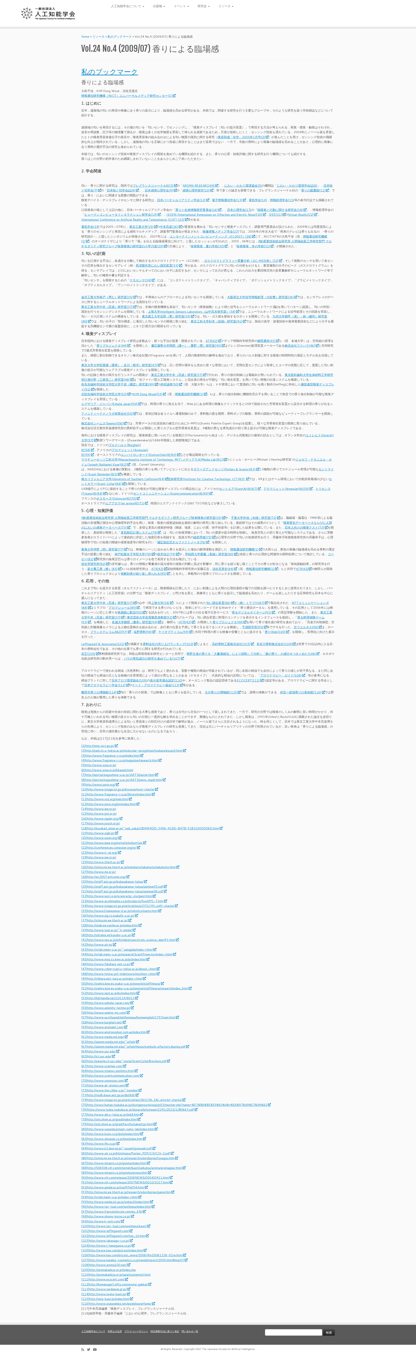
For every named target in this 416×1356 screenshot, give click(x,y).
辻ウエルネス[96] (306, 627)
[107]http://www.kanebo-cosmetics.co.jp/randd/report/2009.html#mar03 (132, 1260)
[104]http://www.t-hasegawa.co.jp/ (106, 1245)
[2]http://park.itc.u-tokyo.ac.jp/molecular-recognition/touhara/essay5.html (131, 750)
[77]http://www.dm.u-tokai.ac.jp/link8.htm (110, 1114)
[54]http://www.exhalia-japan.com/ (105, 1003)
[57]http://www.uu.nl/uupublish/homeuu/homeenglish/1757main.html (128, 1017)
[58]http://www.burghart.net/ (101, 1022)
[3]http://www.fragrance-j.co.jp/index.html (110, 755)
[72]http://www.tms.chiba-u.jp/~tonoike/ (109, 1090)
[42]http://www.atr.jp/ (96, 944)
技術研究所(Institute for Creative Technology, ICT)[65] (206, 479)
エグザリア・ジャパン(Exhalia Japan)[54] (109, 404)
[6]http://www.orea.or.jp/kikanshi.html (107, 770)
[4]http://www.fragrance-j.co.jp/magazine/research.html (119, 760)
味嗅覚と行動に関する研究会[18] (280, 210)
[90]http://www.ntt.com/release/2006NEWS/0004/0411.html (125, 1177)
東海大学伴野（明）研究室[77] (102, 549)
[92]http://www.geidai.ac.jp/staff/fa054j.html (112, 1187)
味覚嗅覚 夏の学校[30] (207, 246)
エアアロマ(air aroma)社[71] (125, 503)
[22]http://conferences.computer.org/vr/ (108, 847)
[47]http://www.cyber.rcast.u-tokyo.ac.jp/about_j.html (118, 969)
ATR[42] (212, 341)
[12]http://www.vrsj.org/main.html (104, 799)
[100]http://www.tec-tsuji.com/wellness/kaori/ (114, 1226)
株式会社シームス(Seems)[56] (102, 423)
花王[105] (88, 654)
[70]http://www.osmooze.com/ (102, 1080)
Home (85, 36)
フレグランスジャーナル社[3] (153, 185)
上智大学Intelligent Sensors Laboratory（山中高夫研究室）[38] (192, 311)
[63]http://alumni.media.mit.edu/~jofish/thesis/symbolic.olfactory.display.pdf (133, 1046)
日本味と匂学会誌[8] (121, 190)
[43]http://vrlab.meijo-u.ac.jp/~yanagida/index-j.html (117, 949)
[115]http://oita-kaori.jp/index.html (105, 1299)
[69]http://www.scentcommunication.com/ (110, 1075)
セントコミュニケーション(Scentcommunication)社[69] (171, 493)
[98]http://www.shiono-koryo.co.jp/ (105, 1216)
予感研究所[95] (252, 627)
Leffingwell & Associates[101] (102, 644)
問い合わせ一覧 (190, 1331)
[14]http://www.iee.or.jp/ (98, 809)
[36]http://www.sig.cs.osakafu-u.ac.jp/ (107, 915)
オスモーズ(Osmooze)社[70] (116, 498)
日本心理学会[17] (239, 210)
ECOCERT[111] (248, 680)
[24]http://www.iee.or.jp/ (98, 857)
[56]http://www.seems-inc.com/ (103, 1012)
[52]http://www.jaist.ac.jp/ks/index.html (108, 993)
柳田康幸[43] (266, 341)
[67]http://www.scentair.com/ (102, 1066)
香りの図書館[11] (313, 190)
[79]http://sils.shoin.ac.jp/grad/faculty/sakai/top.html (117, 1124)
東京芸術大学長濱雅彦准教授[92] (149, 617)
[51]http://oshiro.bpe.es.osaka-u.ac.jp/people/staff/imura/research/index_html (134, 988)
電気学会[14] (258, 200)
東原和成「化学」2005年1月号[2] (241, 137)
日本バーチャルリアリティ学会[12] (181, 200)
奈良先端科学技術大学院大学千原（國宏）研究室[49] (117, 384)
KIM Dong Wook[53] (147, 394)
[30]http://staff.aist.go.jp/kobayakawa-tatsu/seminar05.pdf (122, 886)
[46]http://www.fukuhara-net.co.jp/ (105, 964)
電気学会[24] (90, 227)
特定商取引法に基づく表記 (165, 1331)
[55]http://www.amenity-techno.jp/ (105, 1008)
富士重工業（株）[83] (102, 569)
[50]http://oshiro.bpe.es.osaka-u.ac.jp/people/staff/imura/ (120, 983)
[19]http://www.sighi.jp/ (98, 833)
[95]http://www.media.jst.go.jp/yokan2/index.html (115, 1202)
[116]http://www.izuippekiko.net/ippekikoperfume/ (116, 1303)
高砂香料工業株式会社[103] (231, 644)
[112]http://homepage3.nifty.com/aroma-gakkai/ (114, 1284)
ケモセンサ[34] (140, 280)
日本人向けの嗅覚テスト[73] (304, 527)
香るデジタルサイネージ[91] (251, 612)
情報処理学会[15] (282, 200)
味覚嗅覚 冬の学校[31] (253, 246)
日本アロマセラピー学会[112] (105, 685)
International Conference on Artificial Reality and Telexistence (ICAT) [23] (132, 219)
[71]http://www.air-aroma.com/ (103, 1085)
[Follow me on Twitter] (90, 1349)
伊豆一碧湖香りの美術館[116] (300, 692)
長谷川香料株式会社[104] (274, 644)
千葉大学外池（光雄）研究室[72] (253, 518)
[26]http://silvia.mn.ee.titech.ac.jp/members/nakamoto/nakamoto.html (128, 867)
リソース (224, 6)
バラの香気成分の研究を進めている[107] (152, 658)
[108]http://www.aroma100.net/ (104, 1265)
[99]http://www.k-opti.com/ (100, 1221)
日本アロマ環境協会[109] (129, 680)
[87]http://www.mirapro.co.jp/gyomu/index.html (113, 1163)
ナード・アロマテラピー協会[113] (155, 685)
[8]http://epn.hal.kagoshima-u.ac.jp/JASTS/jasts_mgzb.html (121, 780)
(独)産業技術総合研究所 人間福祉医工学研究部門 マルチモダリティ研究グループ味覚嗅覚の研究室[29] (151, 518)
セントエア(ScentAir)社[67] (238, 489)
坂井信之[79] (166, 554)
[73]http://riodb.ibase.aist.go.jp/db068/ (108, 1095)
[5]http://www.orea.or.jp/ (98, 765)
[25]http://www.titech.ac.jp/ (100, 862)
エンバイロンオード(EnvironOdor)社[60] (149, 455)
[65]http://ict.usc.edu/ (96, 1056)
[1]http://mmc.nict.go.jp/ (97, 746)
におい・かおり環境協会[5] (243, 185)
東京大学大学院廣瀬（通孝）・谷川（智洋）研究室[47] (119, 365)
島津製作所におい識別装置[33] (157, 265)
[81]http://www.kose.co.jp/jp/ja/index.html (110, 1134)
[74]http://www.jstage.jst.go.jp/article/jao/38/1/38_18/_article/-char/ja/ (131, 1100)
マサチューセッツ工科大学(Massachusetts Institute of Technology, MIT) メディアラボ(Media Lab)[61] (152, 459)
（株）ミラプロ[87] (250, 603)
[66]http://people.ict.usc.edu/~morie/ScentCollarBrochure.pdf (123, 1061)
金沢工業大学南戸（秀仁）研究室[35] (107, 297)
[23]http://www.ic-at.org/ (99, 852)
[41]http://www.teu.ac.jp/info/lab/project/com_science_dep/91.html (128, 940)
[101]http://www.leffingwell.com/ (105, 1231)
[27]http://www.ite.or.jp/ (98, 872)
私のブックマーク (119, 36)
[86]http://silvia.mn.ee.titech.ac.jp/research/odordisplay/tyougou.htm (127, 1158)
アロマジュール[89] (122, 607)
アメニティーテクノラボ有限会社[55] (107, 413)
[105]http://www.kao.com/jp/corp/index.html (112, 1250)
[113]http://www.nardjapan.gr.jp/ (104, 1289)
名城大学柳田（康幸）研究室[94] (134, 622)
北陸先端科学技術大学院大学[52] (104, 394)
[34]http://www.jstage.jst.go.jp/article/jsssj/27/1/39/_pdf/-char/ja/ (127, 906)
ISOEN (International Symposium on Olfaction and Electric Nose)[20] (214, 214)
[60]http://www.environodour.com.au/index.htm (113, 1032)
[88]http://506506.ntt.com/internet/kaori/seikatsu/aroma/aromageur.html (131, 1168)
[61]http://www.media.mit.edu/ (102, 1037)
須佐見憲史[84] (223, 569)
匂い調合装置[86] (218, 603)
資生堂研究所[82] (93, 564)
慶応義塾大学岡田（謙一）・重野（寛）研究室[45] (186, 345)
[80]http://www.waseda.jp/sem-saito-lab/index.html (117, 1129)
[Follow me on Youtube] (96, 1349)
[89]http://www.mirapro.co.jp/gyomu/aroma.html (114, 1172)
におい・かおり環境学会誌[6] (297, 185)
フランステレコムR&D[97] (108, 632)
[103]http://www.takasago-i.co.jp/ (105, 1240)
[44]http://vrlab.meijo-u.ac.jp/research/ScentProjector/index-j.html (126, 954)
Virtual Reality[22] (301, 214)
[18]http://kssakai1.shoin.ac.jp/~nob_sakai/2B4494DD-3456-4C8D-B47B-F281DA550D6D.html (150, 828)
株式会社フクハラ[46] (300, 345)
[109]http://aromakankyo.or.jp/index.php (108, 1270)
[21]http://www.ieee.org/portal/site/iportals (112, 843)
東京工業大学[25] (141, 227)
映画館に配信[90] (130, 612)
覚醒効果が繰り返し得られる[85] (143, 573)
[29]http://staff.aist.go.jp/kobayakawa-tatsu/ (112, 881)
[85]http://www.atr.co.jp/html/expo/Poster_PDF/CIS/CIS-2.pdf (125, 1153)
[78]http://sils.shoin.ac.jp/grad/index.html (109, 1119)
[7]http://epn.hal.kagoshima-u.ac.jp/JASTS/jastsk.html (117, 775)
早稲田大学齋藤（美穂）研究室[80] (209, 554)
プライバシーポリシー (136, 1331)
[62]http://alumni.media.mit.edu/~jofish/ (108, 1042)
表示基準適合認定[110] (166, 680)
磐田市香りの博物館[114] (99, 692)
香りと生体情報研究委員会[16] (196, 210)
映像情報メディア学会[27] (221, 231)
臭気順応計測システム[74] (139, 532)
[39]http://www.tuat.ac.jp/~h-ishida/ (106, 930)
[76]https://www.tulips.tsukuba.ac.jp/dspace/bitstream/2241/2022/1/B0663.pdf (137, 1109)
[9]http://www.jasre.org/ (98, 784)
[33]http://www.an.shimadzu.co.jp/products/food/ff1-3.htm (122, 901)
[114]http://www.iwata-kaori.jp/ (103, 1294)
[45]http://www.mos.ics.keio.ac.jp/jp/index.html (113, 959)
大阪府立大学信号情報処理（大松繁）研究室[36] (260, 297)
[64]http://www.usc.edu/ (98, 1051)
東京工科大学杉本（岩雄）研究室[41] (216, 321)
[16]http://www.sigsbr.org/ (100, 818)
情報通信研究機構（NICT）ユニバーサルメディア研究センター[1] (126, 96)
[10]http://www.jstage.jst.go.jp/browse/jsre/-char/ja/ (117, 789)
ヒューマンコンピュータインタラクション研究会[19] (120, 214)
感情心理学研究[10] (196, 190)
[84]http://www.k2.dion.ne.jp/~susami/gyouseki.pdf (116, 1148)
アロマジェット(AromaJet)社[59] (286, 489)
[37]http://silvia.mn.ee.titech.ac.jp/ (104, 920)
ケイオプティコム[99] (173, 632)
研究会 (203, 6)
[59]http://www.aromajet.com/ (102, 1027)
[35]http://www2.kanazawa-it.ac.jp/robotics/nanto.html (119, 911)
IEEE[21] (275, 214)
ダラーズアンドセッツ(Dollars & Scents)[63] (224, 469)
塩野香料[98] (143, 632)
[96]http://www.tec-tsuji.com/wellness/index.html (116, 1206)
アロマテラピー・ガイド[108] (281, 675)
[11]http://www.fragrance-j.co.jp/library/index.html (116, 794)
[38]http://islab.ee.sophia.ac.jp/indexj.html (109, 925)
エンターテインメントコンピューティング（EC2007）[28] (210, 236)
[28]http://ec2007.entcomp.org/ (103, 877)
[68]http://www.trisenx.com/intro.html (107, 1071)
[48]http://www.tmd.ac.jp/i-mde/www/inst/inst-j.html (118, 974)
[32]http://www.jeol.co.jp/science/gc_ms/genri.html (116, 896)
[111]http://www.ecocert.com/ (102, 1279)
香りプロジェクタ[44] (111, 345)
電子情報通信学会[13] (227, 200)
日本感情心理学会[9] (159, 190)
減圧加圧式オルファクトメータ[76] (181, 542)
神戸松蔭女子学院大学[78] (133, 554)
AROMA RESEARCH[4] (199, 185)
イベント (180, 6)
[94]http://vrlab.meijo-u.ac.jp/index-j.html (109, 1197)
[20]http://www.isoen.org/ (99, 838)
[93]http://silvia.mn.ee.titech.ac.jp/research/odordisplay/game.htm (126, 1192)
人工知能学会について (126, 6)
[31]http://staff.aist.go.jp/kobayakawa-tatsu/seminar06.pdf (122, 891)
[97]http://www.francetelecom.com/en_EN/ (111, 1211)
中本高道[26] (169, 227)
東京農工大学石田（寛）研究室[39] (166, 316)
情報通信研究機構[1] (189, 394)
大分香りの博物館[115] (221, 692)
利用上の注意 (115, 1331)
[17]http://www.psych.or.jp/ (100, 823)
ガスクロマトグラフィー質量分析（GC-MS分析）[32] (241, 261)
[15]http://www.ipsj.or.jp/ (99, 813)
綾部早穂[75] (202, 537)
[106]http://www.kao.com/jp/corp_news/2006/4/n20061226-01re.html (131, 1255)
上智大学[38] (160, 603)
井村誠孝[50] (169, 384)
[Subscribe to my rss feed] (84, 1349)
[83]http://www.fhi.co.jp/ (98, 1143)
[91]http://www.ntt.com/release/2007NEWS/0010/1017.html (125, 1182)
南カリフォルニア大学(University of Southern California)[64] (122, 479)
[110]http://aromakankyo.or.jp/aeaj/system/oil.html (116, 1274)
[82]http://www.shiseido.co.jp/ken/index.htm (111, 1139)
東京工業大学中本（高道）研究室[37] (107, 307)
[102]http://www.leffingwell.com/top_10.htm (113, 1236)
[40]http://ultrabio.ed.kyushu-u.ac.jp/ (106, 935)
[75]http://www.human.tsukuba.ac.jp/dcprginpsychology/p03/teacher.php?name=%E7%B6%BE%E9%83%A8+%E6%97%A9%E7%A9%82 (174, 1105)
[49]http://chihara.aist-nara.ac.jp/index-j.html (111, 978)
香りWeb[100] (275, 632)
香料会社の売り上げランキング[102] (168, 644)
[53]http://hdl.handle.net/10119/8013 (108, 998)
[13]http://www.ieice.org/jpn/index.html (108, 804)
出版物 (158, 6)
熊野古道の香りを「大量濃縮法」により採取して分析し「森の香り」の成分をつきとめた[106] (251, 654)
